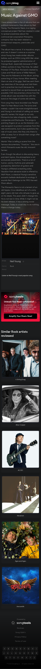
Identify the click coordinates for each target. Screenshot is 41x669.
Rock (12, 266)
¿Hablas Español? (32, 9)
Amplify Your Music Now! (20, 316)
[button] (38, 3)
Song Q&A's (20, 632)
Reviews (20, 628)
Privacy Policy (20, 637)
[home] (9, 3)
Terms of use (20, 641)
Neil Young (15, 261)
